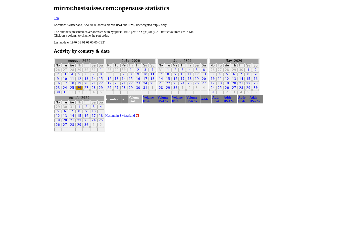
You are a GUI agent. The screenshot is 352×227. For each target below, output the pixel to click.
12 (79, 79)
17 (65, 83)
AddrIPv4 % (229, 99)
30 (58, 92)
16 (58, 83)
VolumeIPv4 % (162, 99)
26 (79, 88)
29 (101, 88)
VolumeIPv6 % (191, 99)
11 (72, 79)
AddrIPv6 (242, 99)
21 (94, 83)
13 (86, 79)
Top (56, 18)
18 (72, 83)
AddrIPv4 (216, 99)
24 (65, 88)
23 (58, 88)
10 (65, 79)
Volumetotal (134, 99)
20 (86, 83)
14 (94, 79)
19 (79, 83)
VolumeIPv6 (177, 99)
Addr (204, 99)
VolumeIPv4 (148, 99)
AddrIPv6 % (255, 99)
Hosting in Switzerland (120, 115)
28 (94, 88)
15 (101, 79)
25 (72, 88)
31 (65, 92)
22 (101, 83)
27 (86, 88)
